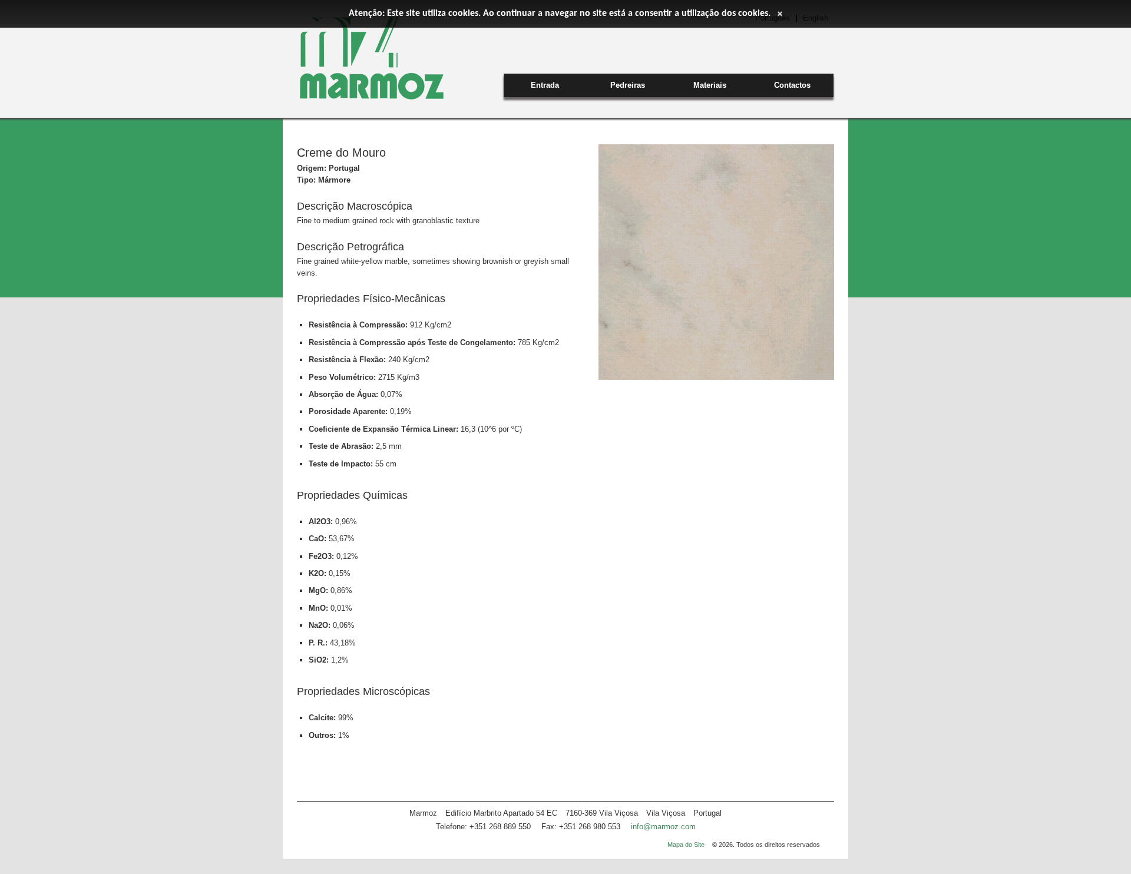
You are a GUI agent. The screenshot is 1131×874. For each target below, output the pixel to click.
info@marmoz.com (663, 826)
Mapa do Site (686, 844)
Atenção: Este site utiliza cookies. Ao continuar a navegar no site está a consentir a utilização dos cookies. (559, 13)
